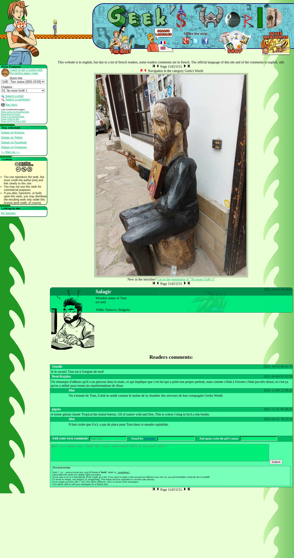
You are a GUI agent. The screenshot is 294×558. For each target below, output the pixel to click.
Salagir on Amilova (12, 132)
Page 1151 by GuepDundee (15, 112)
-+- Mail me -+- (10, 152)
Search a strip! (14, 96)
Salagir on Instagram (14, 147)
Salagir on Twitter (12, 137)
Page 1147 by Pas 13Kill (13, 121)
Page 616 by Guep (10, 114)
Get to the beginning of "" (186, 279)
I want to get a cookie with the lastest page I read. (26, 71)
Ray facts (11, 104)
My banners (8, 213)
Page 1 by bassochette (12, 116)
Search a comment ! (18, 99)
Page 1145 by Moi (10, 119)
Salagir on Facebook (14, 142)
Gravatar (150, 438)
